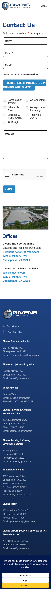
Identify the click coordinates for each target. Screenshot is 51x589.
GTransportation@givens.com (21, 252)
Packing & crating (35, 116)
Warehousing (37, 100)
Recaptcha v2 (11, 165)
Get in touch (13, 326)
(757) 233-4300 (14, 332)
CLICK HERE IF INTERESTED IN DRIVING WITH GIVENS (24, 85)
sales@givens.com (14, 272)
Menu (44, 6)
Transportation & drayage (38, 109)
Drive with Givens (13, 109)
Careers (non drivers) (15, 101)
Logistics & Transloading (15, 116)
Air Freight (13, 122)
